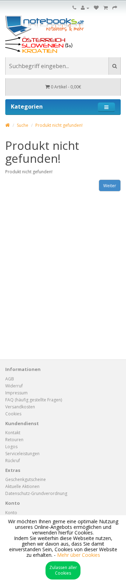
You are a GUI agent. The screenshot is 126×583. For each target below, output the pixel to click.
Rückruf (12, 461)
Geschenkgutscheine (25, 479)
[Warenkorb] (105, 8)
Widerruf (14, 386)
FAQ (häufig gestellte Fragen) (33, 400)
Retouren (14, 440)
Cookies (13, 414)
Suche (22, 125)
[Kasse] (114, 8)
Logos (11, 447)
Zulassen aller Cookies (63, 570)
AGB (9, 379)
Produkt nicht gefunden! (59, 125)
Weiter (109, 186)
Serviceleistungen (22, 454)
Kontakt (12, 433)
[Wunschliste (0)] (96, 8)
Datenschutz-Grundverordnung (36, 493)
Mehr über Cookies (78, 555)
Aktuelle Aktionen (22, 486)
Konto (11, 513)
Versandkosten (20, 407)
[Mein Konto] (85, 8)
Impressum (16, 393)
